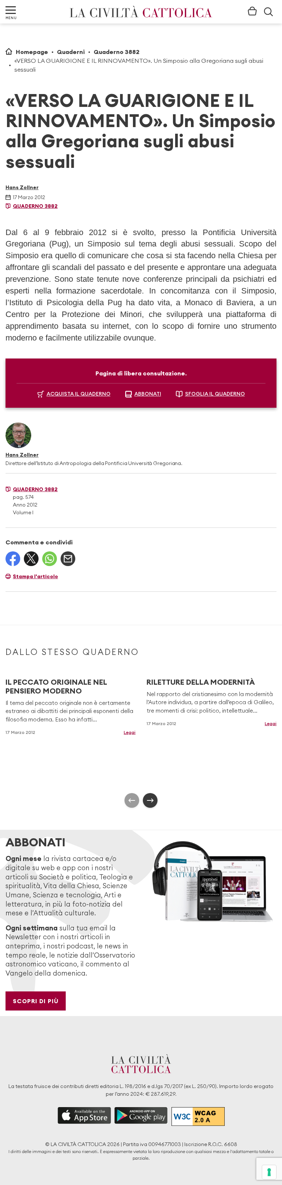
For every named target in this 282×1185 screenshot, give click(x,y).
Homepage (32, 51)
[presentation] (131, 800)
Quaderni (71, 51)
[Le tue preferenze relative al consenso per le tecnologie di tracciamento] (269, 1172)
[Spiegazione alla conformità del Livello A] (198, 1116)
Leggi (129, 732)
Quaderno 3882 (117, 51)
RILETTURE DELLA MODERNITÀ (201, 682)
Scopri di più (36, 1001)
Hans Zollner (22, 187)
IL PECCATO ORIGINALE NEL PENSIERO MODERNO (56, 686)
